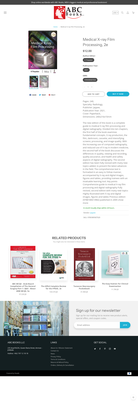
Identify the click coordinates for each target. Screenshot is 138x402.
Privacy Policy (56, 357)
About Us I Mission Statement (61, 348)
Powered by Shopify (12, 373)
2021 (86, 70)
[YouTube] (115, 349)
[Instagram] (110, 349)
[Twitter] (95, 349)
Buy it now (118, 94)
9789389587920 (90, 80)
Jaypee (93, 213)
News (53, 354)
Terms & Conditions (58, 359)
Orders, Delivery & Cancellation (62, 365)
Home (55, 27)
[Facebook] (100, 349)
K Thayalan (89, 60)
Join (125, 325)
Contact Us (55, 351)
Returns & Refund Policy (60, 362)
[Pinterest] (105, 349)
